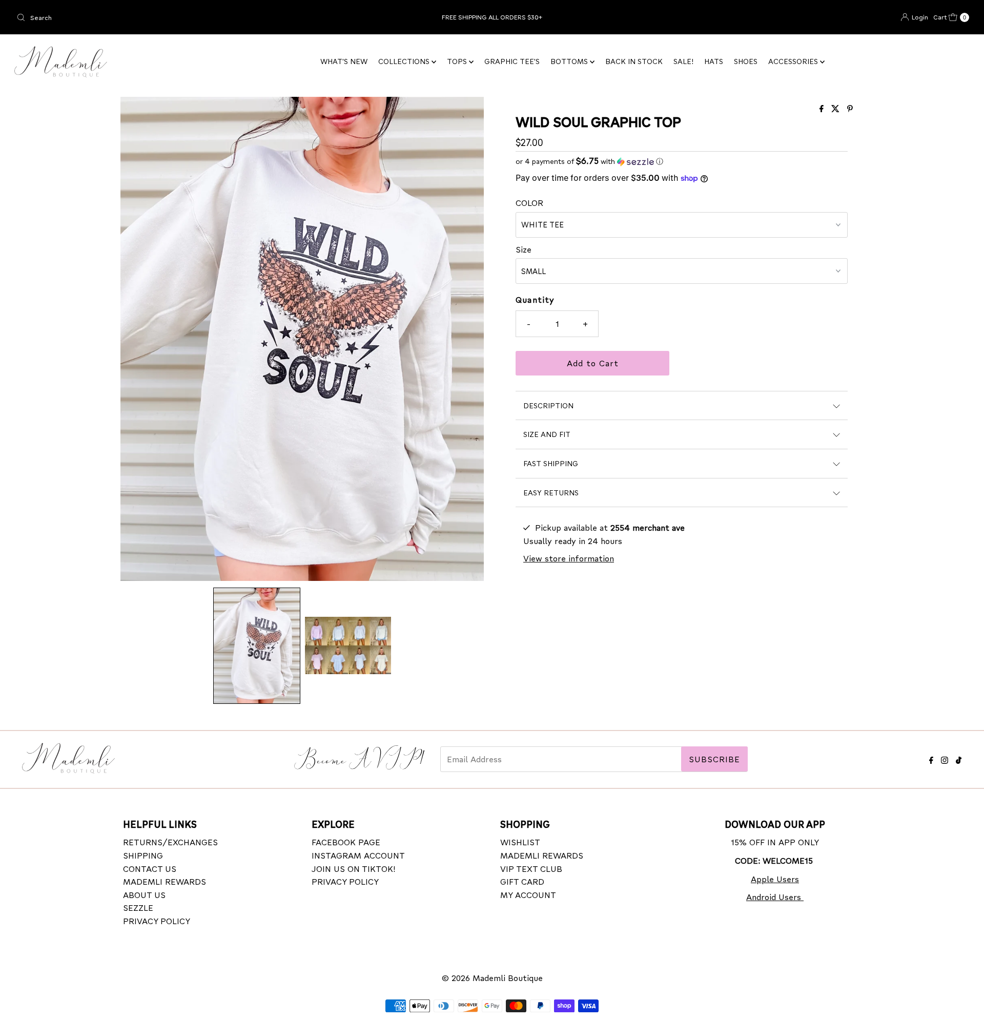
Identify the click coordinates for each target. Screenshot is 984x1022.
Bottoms (570, 61)
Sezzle (138, 907)
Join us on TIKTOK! (354, 868)
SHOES (745, 61)
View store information (568, 558)
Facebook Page (346, 842)
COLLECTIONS (405, 61)
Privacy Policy (156, 920)
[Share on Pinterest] (850, 108)
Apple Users (775, 878)
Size (523, 249)
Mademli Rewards (164, 881)
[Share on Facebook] (822, 108)
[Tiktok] (958, 758)
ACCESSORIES (794, 61)
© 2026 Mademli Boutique (492, 977)
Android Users (775, 896)
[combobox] (169, 17)
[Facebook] (931, 758)
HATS (713, 61)
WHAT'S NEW (343, 61)
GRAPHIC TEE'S (512, 61)
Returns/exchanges (170, 842)
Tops (458, 61)
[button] (256, 646)
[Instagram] (944, 758)
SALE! (683, 61)
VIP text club (531, 868)
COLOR (529, 202)
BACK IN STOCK (634, 61)
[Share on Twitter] (836, 108)
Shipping (143, 854)
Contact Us (149, 868)
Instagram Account (358, 854)
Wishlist (520, 842)
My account (528, 894)
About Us (144, 894)
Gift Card (522, 881)
